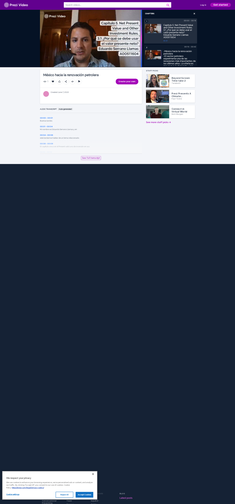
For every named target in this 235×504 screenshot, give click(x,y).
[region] (49, 485)
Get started (220, 5)
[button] (194, 13)
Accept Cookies (84, 495)
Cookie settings (12, 494)
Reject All (64, 495)
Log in (203, 5)
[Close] (93, 474)
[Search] (168, 4)
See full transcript (91, 158)
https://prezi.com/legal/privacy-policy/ (28, 488)
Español (94, 501)
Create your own (127, 81)
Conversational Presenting (49, 502)
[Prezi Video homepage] (16, 4)
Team (69, 501)
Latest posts (126, 498)
